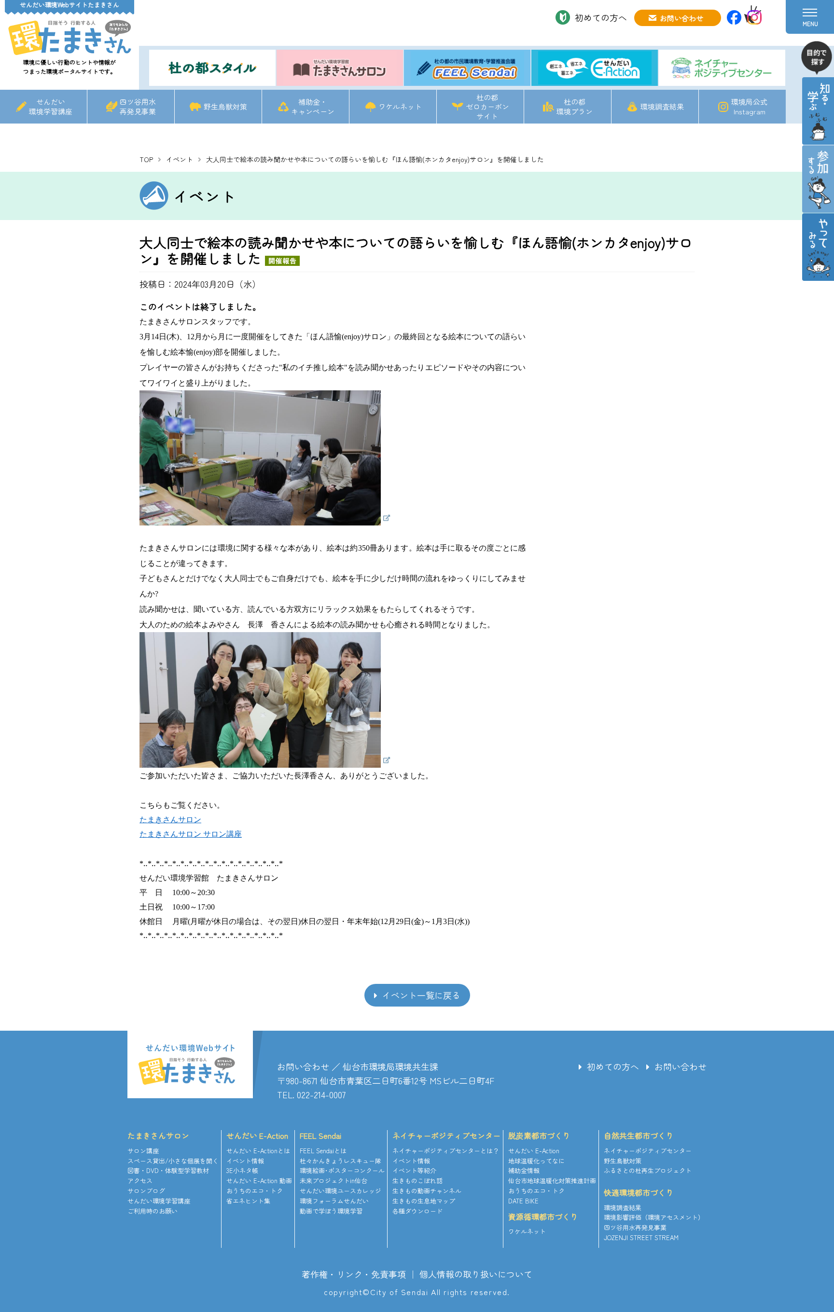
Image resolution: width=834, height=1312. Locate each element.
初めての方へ (601, 17)
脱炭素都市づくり (539, 1135)
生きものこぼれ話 (417, 1180)
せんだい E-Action (257, 1135)
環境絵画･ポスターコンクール (342, 1170)
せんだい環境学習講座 (50, 106)
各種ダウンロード (417, 1210)
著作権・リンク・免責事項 (354, 1274)
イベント (179, 159)
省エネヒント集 (248, 1200)
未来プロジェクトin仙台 (333, 1180)
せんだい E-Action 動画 (259, 1180)
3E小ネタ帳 (242, 1170)
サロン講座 (143, 1150)
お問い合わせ (681, 18)
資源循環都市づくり (543, 1216)
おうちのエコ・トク (254, 1190)
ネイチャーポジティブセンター (446, 1135)
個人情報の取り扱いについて (475, 1274)
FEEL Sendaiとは (323, 1150)
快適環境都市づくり (638, 1192)
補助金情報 (524, 1170)
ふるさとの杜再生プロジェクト (648, 1170)
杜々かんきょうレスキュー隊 (340, 1160)
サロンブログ (146, 1190)
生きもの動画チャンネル (426, 1190)
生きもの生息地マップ (423, 1200)
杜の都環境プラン (574, 106)
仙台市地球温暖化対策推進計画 (552, 1180)
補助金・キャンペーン (312, 106)
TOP (146, 159)
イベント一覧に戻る (421, 995)
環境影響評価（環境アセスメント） (654, 1217)
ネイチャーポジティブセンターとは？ (445, 1150)
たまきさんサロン (158, 1135)
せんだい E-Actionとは (258, 1150)
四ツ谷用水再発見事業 (138, 106)
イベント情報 (245, 1160)
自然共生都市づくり (638, 1135)
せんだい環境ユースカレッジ (340, 1190)
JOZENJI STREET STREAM (641, 1237)
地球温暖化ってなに (536, 1160)
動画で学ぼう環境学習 (331, 1210)
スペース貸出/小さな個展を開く (173, 1160)
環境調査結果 (662, 106)
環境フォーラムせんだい (334, 1200)
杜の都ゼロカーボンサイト (487, 106)
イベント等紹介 (414, 1170)
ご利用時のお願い (152, 1210)
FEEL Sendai (320, 1135)
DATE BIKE (523, 1200)
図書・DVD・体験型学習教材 (168, 1170)
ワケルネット (400, 106)
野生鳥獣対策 (225, 106)
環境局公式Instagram (749, 106)
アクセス (140, 1180)
